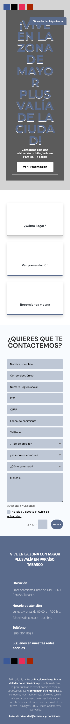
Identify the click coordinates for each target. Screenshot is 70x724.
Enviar (57, 524)
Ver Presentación (35, 167)
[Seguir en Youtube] (30, 7)
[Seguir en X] (14, 7)
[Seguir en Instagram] (22, 7)
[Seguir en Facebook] (7, 7)
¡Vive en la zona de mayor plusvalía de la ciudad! (35, 82)
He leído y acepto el (28, 514)
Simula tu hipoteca (48, 21)
